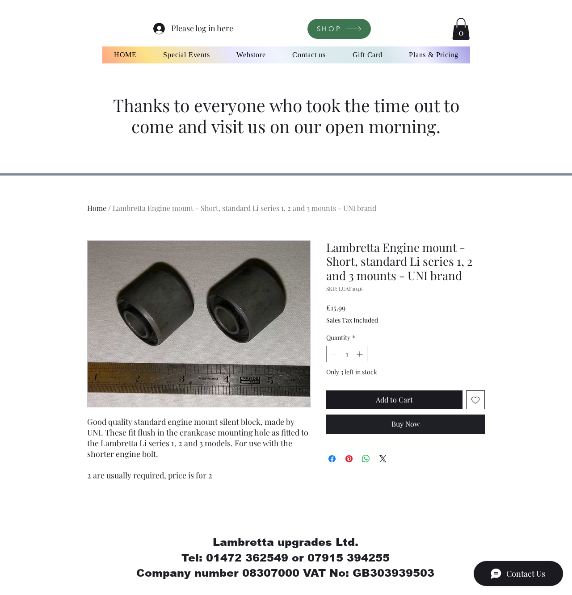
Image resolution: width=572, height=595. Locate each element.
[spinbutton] (347, 354)
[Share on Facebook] (332, 458)
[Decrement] (333, 354)
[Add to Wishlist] (475, 399)
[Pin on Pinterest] (349, 458)
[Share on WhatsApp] (366, 458)
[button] (461, 29)
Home (96, 208)
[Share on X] (383, 458)
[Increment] (360, 354)
